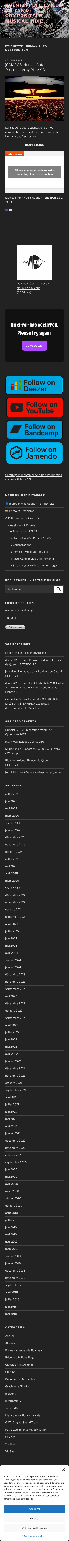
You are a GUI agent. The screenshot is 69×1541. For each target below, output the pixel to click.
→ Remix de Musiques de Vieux (29, 551)
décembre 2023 (15, 974)
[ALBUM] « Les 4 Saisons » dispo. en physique (33, 772)
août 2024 (11, 924)
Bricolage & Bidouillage (19, 1357)
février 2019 (13, 1256)
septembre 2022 (15, 1018)
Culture (10, 1372)
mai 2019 (11, 1234)
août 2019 (11, 1213)
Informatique (13, 1401)
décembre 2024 (15, 895)
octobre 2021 (13, 1083)
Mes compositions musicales (23, 1415)
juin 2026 (11, 801)
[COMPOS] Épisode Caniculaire (24, 741)
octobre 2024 (13, 909)
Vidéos (9, 1451)
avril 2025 (11, 873)
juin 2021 (11, 1111)
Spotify (10, 475)
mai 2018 (11, 1314)
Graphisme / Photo (17, 1386)
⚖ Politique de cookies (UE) (22, 518)
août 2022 (11, 1025)
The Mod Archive (35, 652)
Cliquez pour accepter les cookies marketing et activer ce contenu (34, 172)
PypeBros (11, 652)
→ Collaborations (20, 545)
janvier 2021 (13, 1133)
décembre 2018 (15, 1270)
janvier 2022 (13, 1061)
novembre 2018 (15, 1277)
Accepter (34, 1508)
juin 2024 (11, 938)
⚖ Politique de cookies (33, 1536)
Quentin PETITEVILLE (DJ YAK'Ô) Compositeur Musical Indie (33, 13)
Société (10, 1444)
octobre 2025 (13, 851)
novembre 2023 (15, 981)
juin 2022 (11, 1039)
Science (10, 1437)
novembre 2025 (15, 844)
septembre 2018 (15, 1285)
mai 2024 (11, 945)
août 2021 (11, 1097)
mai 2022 (11, 1046)
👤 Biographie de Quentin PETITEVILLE (29, 503)
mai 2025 (11, 866)
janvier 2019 (13, 1263)
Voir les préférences (34, 1528)
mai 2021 (11, 1119)
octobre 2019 (13, 1205)
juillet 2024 (12, 931)
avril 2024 (11, 953)
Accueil (10, 1336)
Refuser (34, 1518)
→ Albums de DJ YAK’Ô (24, 531)
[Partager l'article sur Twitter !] (10, 210)
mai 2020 (11, 1176)
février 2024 (13, 960)
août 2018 (11, 1292)
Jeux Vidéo (12, 1408)
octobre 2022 (13, 1010)
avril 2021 (11, 1126)
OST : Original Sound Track (21, 1422)
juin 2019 (11, 1227)
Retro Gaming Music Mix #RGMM (26, 1429)
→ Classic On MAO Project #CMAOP (32, 538)
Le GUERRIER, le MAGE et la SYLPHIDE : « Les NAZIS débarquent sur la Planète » (34, 688)
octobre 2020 (13, 1155)
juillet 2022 (12, 1032)
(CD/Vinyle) (24, 292)
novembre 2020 (15, 1148)
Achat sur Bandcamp (20, 610)
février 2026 (13, 823)
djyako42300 (13, 660)
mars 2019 (12, 1249)
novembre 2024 (15, 902)
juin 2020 (11, 1169)
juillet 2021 (12, 1104)
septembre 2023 (16, 989)
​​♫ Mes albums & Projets (20, 525)
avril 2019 (11, 1241)
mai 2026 (11, 808)
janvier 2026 (13, 830)
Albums (10, 1343)
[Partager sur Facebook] (6, 210)
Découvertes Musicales (20, 1379)
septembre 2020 (16, 1162)
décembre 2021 (15, 1068)
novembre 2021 (15, 1075)
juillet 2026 (12, 794)
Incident (10, 1393)
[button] (63, 1469)
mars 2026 (12, 815)
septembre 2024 (16, 916)
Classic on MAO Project (19, 1364)
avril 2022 (11, 1054)
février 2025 (13, 888)
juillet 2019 (12, 1220)
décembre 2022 (15, 1003)
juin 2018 (11, 1306)
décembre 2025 (15, 837)
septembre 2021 (15, 1090)
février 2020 (13, 1198)
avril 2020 (11, 1184)
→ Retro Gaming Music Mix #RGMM (32, 558)
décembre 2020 (15, 1140)
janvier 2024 (13, 967)
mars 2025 (12, 880)
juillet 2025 (12, 859)
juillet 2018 (12, 1299)
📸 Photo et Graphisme (19, 511)
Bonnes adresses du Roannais (23, 1350)
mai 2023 (11, 996)
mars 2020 (12, 1191)
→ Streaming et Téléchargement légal (33, 565)
